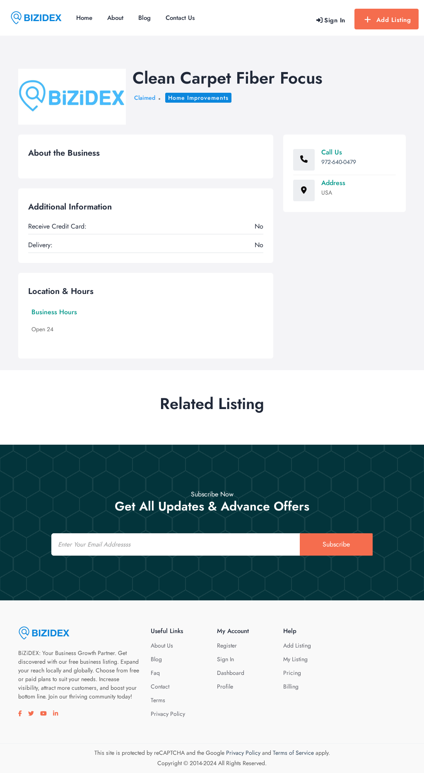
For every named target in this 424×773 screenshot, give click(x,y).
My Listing (295, 659)
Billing (291, 686)
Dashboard (230, 673)
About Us (162, 645)
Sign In (225, 659)
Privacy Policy (168, 714)
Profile (225, 686)
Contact (160, 686)
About (115, 17)
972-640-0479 (338, 162)
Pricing (292, 673)
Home (84, 17)
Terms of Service (293, 753)
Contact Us (180, 17)
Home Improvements (198, 98)
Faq (155, 673)
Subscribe (336, 544)
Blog (144, 17)
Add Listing (393, 19)
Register (227, 645)
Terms (158, 700)
